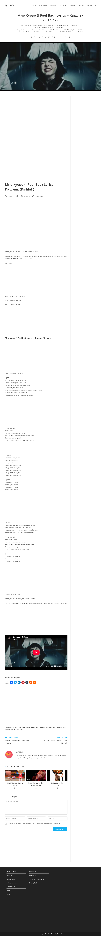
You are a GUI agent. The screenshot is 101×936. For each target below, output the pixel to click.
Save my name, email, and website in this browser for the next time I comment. (34, 824)
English (45, 603)
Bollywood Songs (12, 883)
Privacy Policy (33, 883)
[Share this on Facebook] (11, 682)
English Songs (11, 872)
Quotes (9, 894)
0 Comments (73, 25)
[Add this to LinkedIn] (19, 682)
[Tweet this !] (15, 682)
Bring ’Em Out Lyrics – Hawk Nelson (36, 784)
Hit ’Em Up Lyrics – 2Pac (57, 784)
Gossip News (11, 887)
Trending (63, 25)
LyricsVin (10, 5)
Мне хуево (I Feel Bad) (36, 31)
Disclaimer (32, 875)
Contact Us (32, 872)
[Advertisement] (84, 129)
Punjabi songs (27, 603)
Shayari (9, 890)
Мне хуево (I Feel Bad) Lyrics (48, 31)
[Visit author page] (9, 754)
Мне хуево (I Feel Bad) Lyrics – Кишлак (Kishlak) (56, 37)
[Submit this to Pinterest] (23, 682)
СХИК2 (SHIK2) (80, 31)
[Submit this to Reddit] (30, 682)
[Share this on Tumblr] (26, 682)
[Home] (32, 37)
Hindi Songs (36, 603)
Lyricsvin (26, 25)
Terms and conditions (36, 879)
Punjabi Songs (11, 879)
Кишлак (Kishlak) (26, 31)
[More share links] (34, 682)
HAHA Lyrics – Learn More (15, 784)
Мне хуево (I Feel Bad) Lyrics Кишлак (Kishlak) (65, 31)
